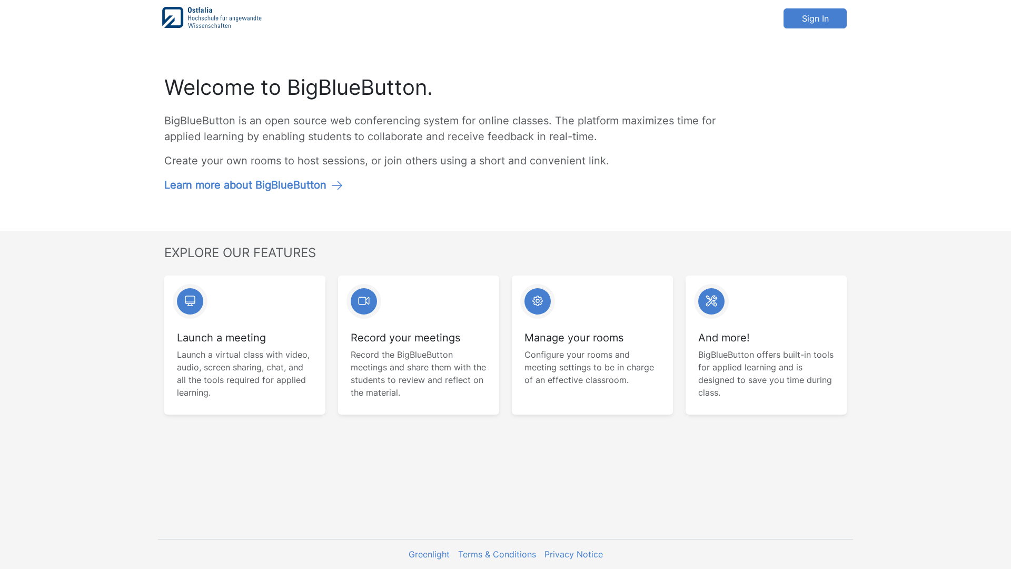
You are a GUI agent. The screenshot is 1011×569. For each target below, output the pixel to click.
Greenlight (429, 554)
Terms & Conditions (497, 554)
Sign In (815, 18)
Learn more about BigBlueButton (245, 185)
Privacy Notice (573, 554)
